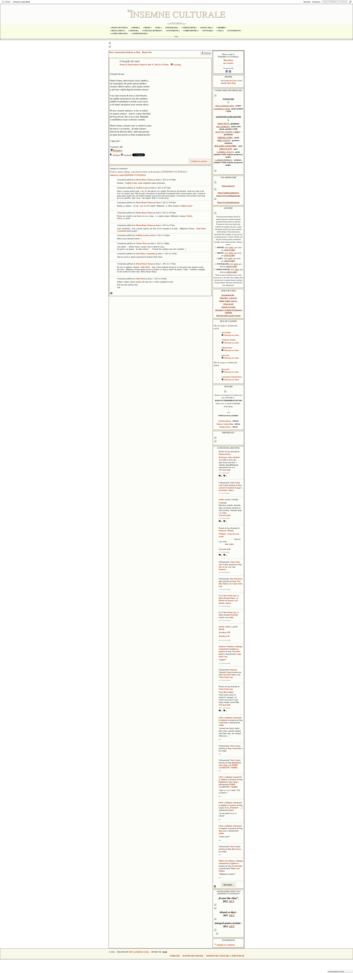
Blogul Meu (147, 52)
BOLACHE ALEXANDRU (226, 145)
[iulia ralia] (217, 359)
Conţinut (111, 293)
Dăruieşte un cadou (231, 335)
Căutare (350, 2)
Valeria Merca (142, 243)
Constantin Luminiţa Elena (232, 377)
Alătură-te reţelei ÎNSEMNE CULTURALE (128, 175)
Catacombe (223, 722)
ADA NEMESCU (223, 126)
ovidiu (221, 499)
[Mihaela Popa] (217, 351)
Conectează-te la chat (336, 971)
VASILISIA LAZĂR (222, 108)
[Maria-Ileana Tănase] (113, 66)
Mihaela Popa (227, 347)
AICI (231, 247)
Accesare (229, 63)
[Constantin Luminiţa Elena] (217, 380)
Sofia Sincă (145, 267)
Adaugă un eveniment (225, 944)
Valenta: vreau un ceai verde (229, 535)
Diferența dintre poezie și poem (228, 315)
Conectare (316, 2)
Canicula (223, 502)
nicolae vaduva (227, 490)
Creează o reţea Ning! (21, 2)
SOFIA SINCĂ (223, 123)
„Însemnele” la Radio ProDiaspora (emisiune (228, 311)
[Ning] (6, 2)
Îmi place (117, 150)
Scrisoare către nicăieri (229, 457)
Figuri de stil (228, 304)
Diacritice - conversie (228, 298)
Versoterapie (237, 865)
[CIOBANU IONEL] (217, 344)
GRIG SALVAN (223, 140)
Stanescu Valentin (226, 530)
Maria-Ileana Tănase (136, 64)
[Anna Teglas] (217, 336)
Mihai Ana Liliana (226, 860)
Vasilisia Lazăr (131, 182)
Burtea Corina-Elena (225, 424)
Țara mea (223, 830)
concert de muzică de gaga (230, 487)
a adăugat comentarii (233, 717)
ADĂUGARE (229, 249)
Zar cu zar (223, 566)
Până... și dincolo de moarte (228, 599)
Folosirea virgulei (228, 307)
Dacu (231, 810)
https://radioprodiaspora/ (228, 192)
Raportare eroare (193, 955)
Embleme (175, 955)
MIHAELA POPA (225, 137)
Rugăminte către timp (228, 781)
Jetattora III (224, 632)
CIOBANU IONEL (229, 340)
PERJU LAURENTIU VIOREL (228, 766)
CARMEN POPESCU (223, 160)
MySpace (116, 155)
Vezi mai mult (224, 470)
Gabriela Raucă (224, 421)
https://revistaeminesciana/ (228, 202)
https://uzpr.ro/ (228, 185)
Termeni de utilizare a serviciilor (225, 955)
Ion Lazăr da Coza (228, 80)
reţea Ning (231, 82)
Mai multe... (228, 884)
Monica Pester (225, 427)
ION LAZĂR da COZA (224, 105)
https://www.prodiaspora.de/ (228, 195)
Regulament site (228, 295)
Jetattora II (224, 636)
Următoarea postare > (199, 161)
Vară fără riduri (229, 674)
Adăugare (207, 53)
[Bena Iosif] (217, 373)
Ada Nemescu (235, 578)
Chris (221, 717)
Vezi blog (177, 64)
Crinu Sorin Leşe (229, 595)
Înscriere (307, 2)
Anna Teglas (226, 332)
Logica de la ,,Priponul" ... (230, 807)
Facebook (128, 155)
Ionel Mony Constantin (145, 253)
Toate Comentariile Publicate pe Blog (124, 52)
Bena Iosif (225, 369)
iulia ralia (225, 355)
